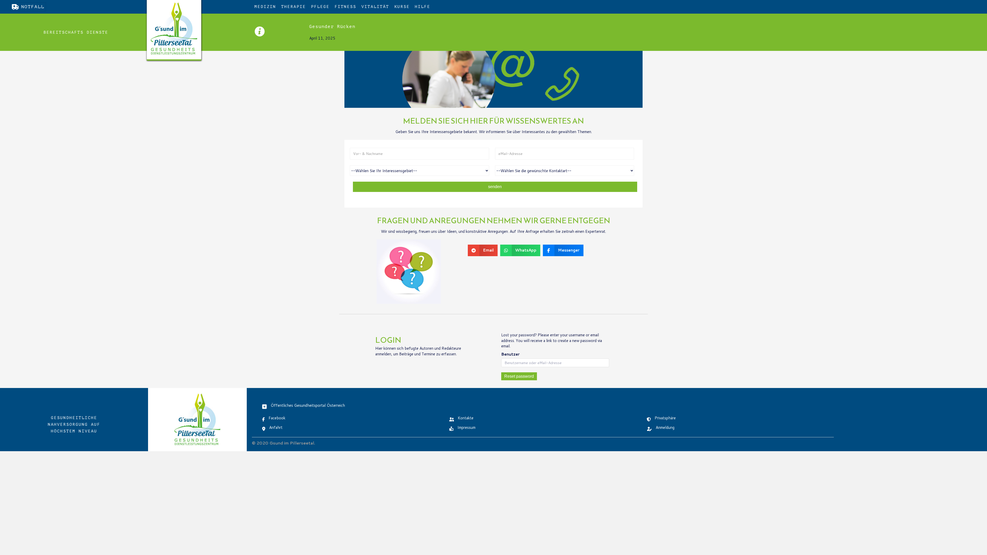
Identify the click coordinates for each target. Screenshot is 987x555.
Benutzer (510, 354)
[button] (76, 32)
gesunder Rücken (332, 26)
